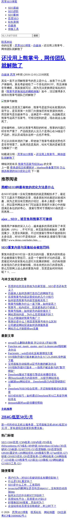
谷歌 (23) (14, 459)
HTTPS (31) (29, 449)
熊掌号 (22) (25, 459)
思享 (12, 74)
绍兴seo (38, 164)
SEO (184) (7, 442)
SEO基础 (13, 7)
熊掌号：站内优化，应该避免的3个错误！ (33, 307)
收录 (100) (30, 442)
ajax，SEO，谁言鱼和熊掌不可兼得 (26, 219)
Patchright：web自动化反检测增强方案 (30, 353)
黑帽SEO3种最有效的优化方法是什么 (27, 187)
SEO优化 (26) (19, 456)
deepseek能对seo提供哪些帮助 (25, 402)
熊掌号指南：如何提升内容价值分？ (29, 311)
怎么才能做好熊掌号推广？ (24, 318)
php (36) (59, 445)
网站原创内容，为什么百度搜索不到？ (31, 314)
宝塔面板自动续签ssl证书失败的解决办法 (32, 363)
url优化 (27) (60, 452)
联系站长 (36, 512)
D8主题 (61, 512)
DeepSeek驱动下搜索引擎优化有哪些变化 (32, 374)
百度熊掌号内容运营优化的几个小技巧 (31, 296)
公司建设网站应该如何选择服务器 (28, 325)
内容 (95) (41, 442)
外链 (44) (37, 445)
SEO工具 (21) (13, 463)
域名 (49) (27, 445)
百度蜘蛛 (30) (43, 449)
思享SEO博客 (9, 1)
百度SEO (13, 18)
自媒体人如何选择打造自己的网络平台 (31, 293)
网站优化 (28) (31, 452)
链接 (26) (6, 456)
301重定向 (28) (14, 452)
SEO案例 (13, 14)
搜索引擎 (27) (46, 452)
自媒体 (12, 25)
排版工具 (13, 29)
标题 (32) (17, 449)
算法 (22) (37, 459)
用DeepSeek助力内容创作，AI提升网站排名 (33, 378)
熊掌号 (22, 164)
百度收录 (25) (35, 456)
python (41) (48, 445)
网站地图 (49, 512)
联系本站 (6, 42)
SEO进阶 (13, 11)
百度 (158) (19, 442)
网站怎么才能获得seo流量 (23, 328)
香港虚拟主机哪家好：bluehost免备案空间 (34, 167)
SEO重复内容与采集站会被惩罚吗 (25, 247)
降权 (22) (48, 459)
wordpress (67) (14, 445)
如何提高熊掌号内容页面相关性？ (28, 300)
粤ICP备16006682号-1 (13, 515)
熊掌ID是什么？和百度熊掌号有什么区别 (32, 321)
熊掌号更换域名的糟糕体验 (23, 91)
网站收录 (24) (51, 456)
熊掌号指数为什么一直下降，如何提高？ (32, 303)
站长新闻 (13, 22)
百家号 (30, 164)
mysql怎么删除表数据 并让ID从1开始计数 (32, 342)
